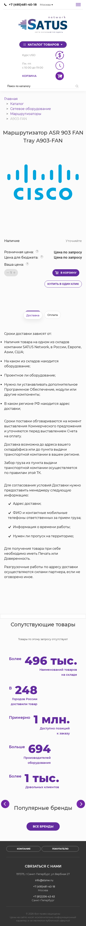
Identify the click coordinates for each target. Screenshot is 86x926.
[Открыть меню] (78, 4)
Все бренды (43, 826)
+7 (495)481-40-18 (23, 4)
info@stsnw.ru (44, 880)
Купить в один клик (63, 283)
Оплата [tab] (52, 315)
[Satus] (43, 25)
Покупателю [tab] (60, 848)
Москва (45, 4)
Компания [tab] (23, 848)
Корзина (29, 75)
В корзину (69, 272)
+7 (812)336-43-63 (44, 896)
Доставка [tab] (32, 315)
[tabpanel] (43, 455)
